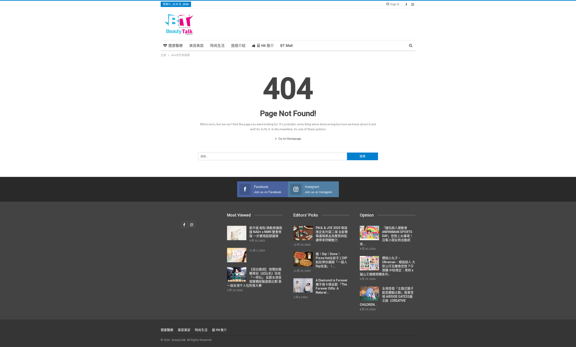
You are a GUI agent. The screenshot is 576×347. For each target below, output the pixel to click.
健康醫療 (175, 45)
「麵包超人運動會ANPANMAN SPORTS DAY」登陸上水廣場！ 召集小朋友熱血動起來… (386, 236)
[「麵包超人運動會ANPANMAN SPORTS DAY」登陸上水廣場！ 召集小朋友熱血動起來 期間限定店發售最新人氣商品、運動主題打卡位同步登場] (369, 233)
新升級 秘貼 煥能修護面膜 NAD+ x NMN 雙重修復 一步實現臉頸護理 (265, 232)
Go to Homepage (289, 138)
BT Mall (286, 45)
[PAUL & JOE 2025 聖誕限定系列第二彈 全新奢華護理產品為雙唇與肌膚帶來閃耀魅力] (303, 233)
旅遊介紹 (238, 45)
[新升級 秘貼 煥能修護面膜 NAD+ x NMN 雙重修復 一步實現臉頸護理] (236, 233)
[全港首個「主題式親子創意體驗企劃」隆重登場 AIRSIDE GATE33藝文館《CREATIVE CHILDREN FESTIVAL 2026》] (369, 293)
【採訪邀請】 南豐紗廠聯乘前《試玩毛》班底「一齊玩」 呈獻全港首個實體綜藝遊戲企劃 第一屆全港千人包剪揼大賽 (254, 277)
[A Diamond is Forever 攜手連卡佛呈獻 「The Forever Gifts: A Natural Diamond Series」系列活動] (303, 285)
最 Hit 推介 (265, 45)
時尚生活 (217, 45)
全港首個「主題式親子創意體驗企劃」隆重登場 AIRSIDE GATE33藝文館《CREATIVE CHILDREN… (387, 296)
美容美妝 (196, 45)
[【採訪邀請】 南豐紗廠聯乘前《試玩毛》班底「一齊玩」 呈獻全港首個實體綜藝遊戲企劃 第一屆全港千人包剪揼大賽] (236, 274)
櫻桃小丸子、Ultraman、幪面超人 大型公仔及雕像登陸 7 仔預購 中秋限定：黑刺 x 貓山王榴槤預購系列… (387, 266)
